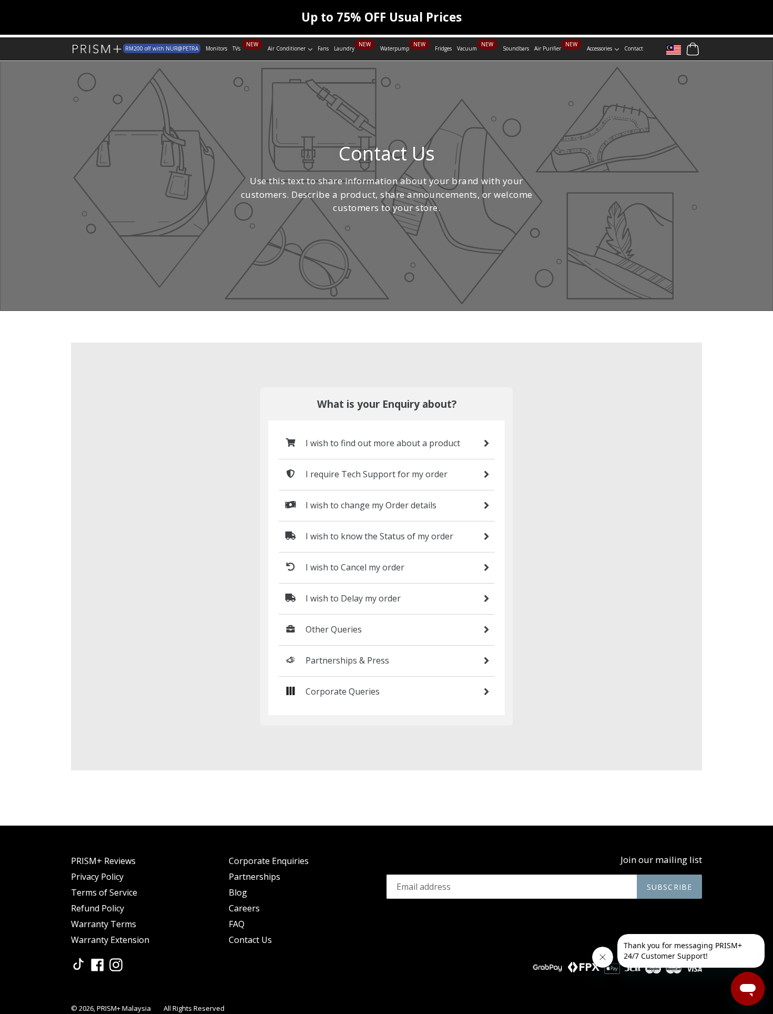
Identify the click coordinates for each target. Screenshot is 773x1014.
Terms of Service (104, 892)
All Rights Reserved (194, 1008)
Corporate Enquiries (269, 861)
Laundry (344, 48)
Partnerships (254, 876)
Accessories (603, 48)
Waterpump (394, 48)
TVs (237, 48)
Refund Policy (97, 908)
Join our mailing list (661, 860)
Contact (633, 48)
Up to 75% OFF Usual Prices (381, 17)
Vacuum (467, 48)
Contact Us (250, 940)
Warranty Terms (103, 924)
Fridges (443, 48)
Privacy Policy (97, 876)
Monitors (216, 48)
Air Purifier (547, 48)
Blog (238, 892)
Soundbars (516, 48)
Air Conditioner (290, 48)
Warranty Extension (110, 940)
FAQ (237, 924)
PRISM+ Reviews (103, 861)
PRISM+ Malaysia (124, 1008)
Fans (323, 48)
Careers (244, 908)
